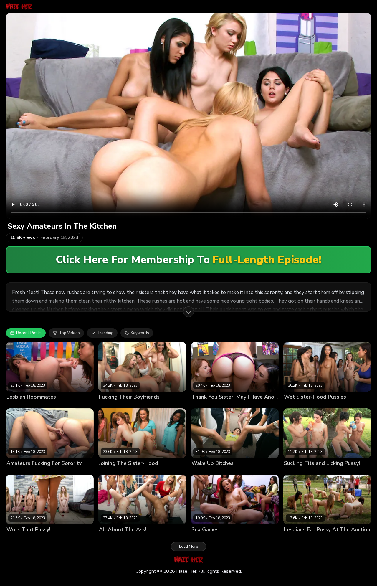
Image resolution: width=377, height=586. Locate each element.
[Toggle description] (188, 311)
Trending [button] (105, 333)
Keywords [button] (140, 333)
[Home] (19, 6)
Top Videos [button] (69, 333)
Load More (188, 546)
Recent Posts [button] (29, 333)
